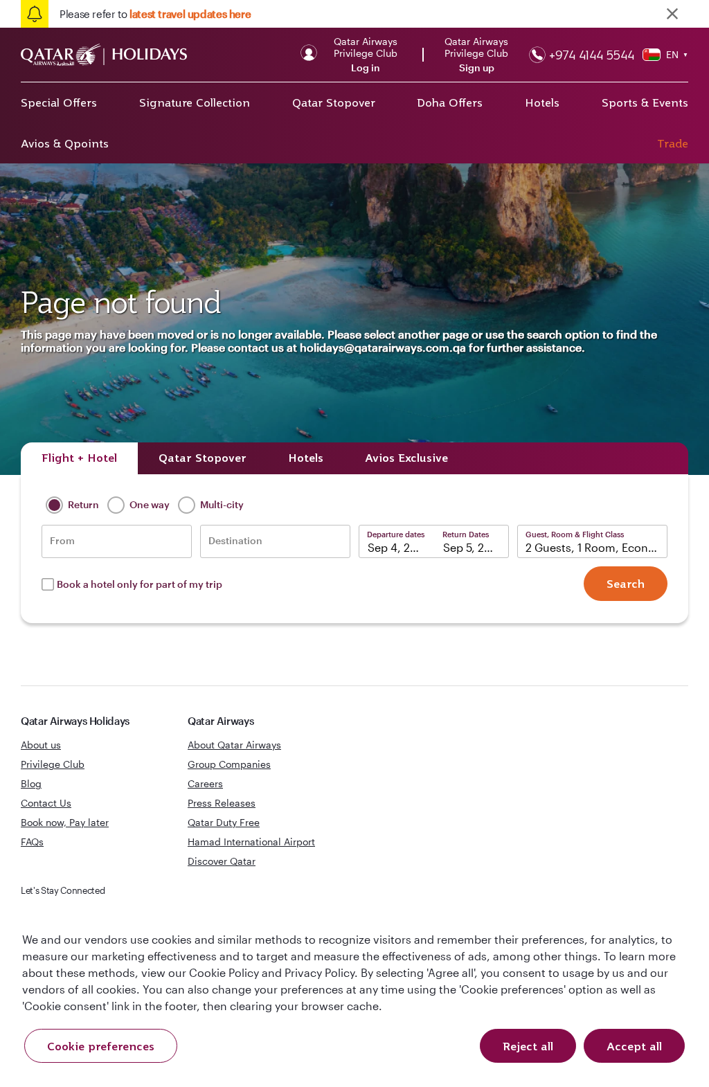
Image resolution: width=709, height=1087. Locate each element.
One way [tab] (148, 504)
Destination (235, 541)
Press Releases (221, 803)
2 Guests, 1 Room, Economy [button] (596, 547)
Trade (672, 143)
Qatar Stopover (333, 102)
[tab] (79, 458)
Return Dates (465, 534)
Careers (205, 783)
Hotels (542, 102)
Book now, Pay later (65, 822)
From (62, 541)
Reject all (528, 1046)
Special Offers (59, 102)
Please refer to (155, 14)
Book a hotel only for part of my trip (139, 584)
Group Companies (229, 764)
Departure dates (395, 534)
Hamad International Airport (251, 841)
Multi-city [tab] (221, 504)
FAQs (32, 841)
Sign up (476, 67)
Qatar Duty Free (224, 822)
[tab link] (406, 458)
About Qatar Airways (234, 745)
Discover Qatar (221, 861)
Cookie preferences (100, 1046)
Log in (365, 67)
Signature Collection (194, 102)
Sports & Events (645, 102)
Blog (31, 783)
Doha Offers (450, 102)
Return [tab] (82, 504)
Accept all (634, 1046)
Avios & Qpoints (65, 143)
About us (41, 745)
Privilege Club (52, 764)
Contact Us (46, 803)
